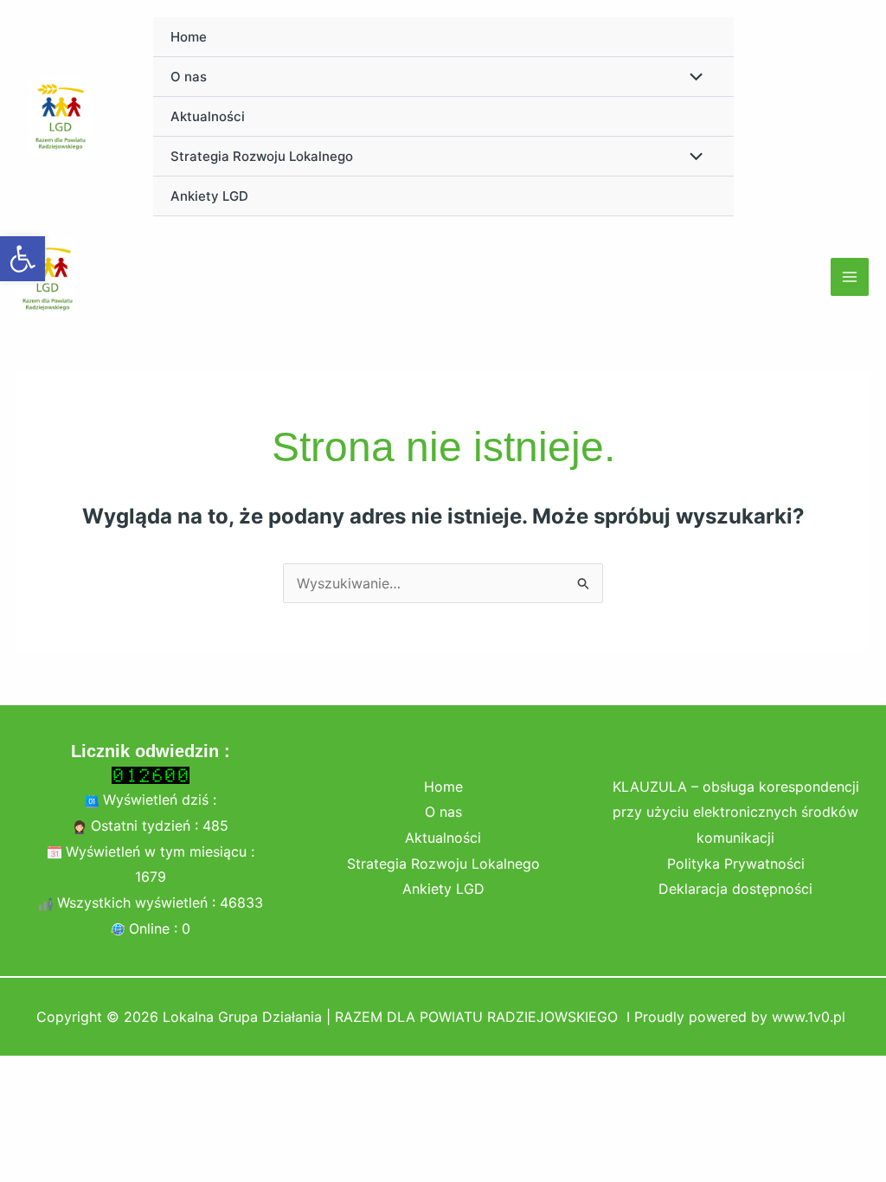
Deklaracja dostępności (735, 888)
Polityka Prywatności (736, 863)
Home (188, 37)
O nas (188, 76)
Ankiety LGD (209, 196)
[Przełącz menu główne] (850, 277)
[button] (22, 258)
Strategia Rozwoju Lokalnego (261, 156)
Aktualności (207, 116)
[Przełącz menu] (691, 78)
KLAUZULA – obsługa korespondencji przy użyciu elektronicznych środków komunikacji (736, 812)
